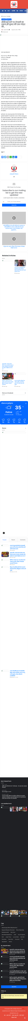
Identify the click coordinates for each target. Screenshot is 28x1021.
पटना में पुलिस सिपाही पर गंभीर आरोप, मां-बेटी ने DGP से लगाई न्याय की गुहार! (20, 382)
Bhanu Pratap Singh (20, 929)
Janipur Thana (8, 936)
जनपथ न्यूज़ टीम (15, 1015)
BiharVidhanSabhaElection (7, 934)
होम (2, 11)
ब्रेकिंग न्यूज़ (9, 19)
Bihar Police (13, 932)
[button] (4, 533)
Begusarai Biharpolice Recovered (8, 929)
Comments (22, 539)
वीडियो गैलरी (14, 1017)
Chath (15, 934)
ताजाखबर (8, 16)
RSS (22, 939)
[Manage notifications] (25, 1018)
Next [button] (24, 483)
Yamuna (10, 941)
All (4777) (14, 986)
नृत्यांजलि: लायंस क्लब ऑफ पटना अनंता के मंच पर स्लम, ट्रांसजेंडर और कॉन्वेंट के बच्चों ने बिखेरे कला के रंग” (7, 366)
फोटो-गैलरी (21, 1015)
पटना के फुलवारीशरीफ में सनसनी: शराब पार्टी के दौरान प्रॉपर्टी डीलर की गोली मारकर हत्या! (20, 269)
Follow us (3, 991)
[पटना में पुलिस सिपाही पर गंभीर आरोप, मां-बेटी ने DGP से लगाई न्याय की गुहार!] (20, 376)
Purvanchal (17, 939)
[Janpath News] (14, 4)
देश (5, 11)
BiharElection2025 (5, 932)
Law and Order (16, 936)
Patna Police (10, 939)
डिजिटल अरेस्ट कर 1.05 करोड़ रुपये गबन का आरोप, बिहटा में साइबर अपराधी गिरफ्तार (7, 382)
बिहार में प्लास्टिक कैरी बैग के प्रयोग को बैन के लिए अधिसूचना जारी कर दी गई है (18, 568)
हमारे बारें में (9, 1015)
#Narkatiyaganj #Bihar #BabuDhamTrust (9, 927)
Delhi (3, 936)
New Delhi (22, 936)
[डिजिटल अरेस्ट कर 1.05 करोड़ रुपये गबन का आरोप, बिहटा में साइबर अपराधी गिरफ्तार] (7, 376)
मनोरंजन (21, 11)
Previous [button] (4, 483)
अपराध (25, 11)
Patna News (4, 939)
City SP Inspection (21, 934)
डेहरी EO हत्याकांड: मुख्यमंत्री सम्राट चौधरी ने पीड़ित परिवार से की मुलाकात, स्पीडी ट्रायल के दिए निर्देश (18, 979)
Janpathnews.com (6, 1010)
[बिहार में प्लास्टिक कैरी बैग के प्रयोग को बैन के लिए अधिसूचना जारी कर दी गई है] (5, 617)
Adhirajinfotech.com (14, 1013)
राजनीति (13, 11)
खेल (17, 11)
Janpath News (6, 29)
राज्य (8, 11)
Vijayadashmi (4, 941)
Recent (13, 539)
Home (4, 16)
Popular (4, 539)
